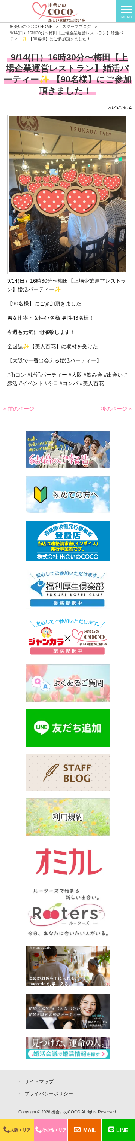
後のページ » (116, 409)
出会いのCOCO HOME (31, 26)
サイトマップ (39, 1081)
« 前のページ (18, 409)
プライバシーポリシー (48, 1093)
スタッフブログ (76, 26)
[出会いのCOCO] (58, 11)
